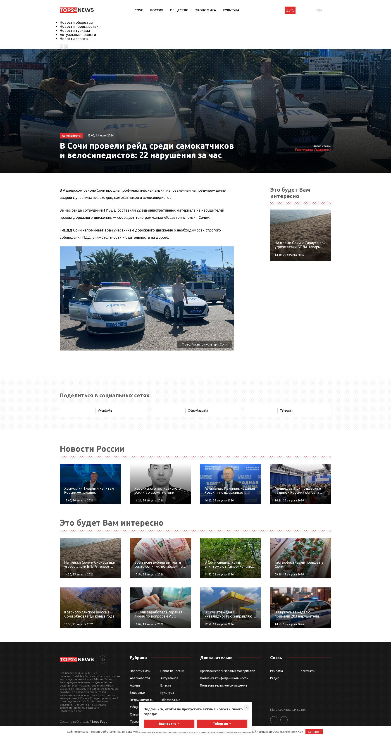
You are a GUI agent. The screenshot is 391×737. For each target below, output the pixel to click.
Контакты (308, 671)
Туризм (135, 721)
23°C (290, 10)
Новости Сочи (140, 671)
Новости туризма (75, 31)
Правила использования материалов (227, 671)
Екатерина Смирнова (313, 150)
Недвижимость (141, 700)
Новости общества (76, 22)
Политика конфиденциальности (224, 678)
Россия (156, 10)
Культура (231, 10)
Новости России (172, 671)
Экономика (205, 10)
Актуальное (169, 678)
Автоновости (140, 678)
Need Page (99, 721)
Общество (179, 10)
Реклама (276, 671)
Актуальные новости (78, 35)
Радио (274, 678)
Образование (170, 700)
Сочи (139, 10)
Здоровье (137, 692)
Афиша (135, 685)
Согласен (314, 731)
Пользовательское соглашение (223, 685)
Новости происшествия (80, 26)
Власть (165, 685)
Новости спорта (74, 39)
